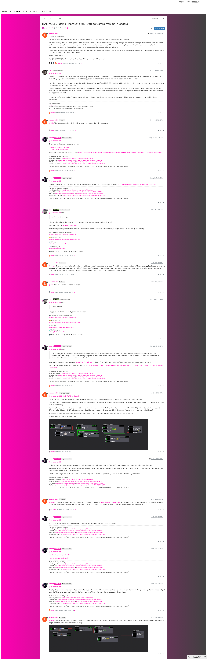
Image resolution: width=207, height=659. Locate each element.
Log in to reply (159, 28)
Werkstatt (34, 12)
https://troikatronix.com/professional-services (62, 234)
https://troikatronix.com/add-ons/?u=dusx (61, 244)
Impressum (195, 2)
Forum (17, 12)
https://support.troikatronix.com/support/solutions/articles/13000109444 (84, 164)
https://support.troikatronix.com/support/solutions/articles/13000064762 (80, 160)
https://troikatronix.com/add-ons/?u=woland (89, 162)
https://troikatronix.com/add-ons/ (65, 162)
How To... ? (49, 28)
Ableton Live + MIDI (70, 225)
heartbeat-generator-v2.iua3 (59, 555)
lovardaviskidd (53, 33)
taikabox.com (53, 105)
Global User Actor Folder (84, 362)
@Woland (62, 263)
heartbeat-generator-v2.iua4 (59, 147)
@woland (52, 266)
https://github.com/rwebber (57, 248)
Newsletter (47, 12)
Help (25, 12)
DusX (51, 210)
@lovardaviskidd (58, 70)
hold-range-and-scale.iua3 (58, 558)
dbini (50, 70)
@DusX (62, 281)
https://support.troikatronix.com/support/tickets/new (77, 158)
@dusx (51, 285)
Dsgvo (187, 2)
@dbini (62, 120)
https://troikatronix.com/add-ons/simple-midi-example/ (137, 184)
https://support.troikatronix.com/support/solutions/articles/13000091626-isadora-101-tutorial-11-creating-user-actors (120, 152)
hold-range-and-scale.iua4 (58, 149)
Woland (51, 137)
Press (181, 2)
